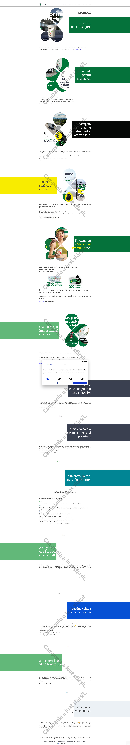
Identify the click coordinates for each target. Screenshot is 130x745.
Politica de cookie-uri (71, 741)
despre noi (65, 4)
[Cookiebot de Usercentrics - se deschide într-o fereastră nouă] (82, 361)
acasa (60, 4)
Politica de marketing (81, 741)
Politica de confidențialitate (50, 741)
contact (89, 4)
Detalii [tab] (65, 364)
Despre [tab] (80, 364)
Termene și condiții (61, 741)
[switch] (59, 379)
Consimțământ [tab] (49, 364)
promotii (79, 4)
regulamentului (79, 49)
